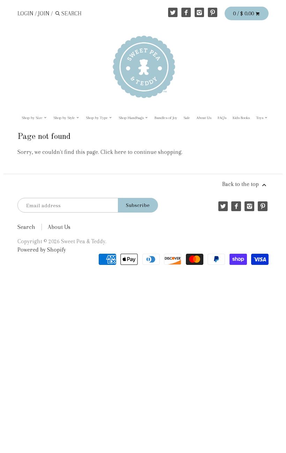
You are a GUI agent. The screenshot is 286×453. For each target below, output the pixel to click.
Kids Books (241, 118)
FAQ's (222, 118)
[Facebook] (186, 12)
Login (25, 13)
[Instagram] (199, 12)
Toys (260, 118)
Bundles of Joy (166, 118)
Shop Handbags (132, 118)
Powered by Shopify (41, 249)
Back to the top (241, 184)
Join (44, 13)
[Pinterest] (212, 12)
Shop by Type (97, 118)
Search (26, 227)
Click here (113, 152)
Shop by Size (33, 118)
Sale (186, 118)
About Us (203, 118)
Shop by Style (64, 118)
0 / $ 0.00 (244, 13)
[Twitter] (173, 12)
